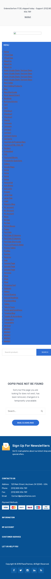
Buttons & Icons (11, 101)
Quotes (7, 254)
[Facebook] (14, 570)
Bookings (8, 98)
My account (9, 207)
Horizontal (8, 182)
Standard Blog (10, 301)
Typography (9, 319)
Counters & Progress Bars (15, 142)
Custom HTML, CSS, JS (13, 145)
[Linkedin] (34, 570)
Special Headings (11, 298)
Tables (6, 304)
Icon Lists (8, 189)
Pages (6, 229)
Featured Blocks (11, 157)
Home (6, 52)
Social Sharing (10, 294)
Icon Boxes (8, 185)
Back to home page (25, 423)
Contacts (8, 139)
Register (7, 257)
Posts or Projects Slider (14, 245)
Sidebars (7, 288)
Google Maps (9, 167)
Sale (6, 260)
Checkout (8, 111)
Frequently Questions (13, 161)
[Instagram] (27, 570)
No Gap (7, 220)
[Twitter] (20, 570)
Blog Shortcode (10, 92)
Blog (6, 89)
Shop (6, 276)
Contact (7, 129)
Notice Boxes (9, 226)
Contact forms (10, 136)
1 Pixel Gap (8, 55)
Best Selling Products (13, 86)
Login (6, 201)
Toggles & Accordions (13, 316)
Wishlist (28, 17)
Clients (7, 120)
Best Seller (8, 83)
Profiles (7, 251)
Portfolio (8, 232)
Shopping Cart (10, 285)
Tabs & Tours (9, 307)
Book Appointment (12, 95)
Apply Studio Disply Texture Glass (18, 70)
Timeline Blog (9, 313)
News (6, 217)
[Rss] (41, 570)
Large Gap (8, 195)
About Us (8, 61)
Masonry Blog (9, 204)
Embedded (8, 151)
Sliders (7, 291)
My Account (9, 210)
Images (7, 192)
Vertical (7, 326)
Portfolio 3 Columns (12, 235)
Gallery (7, 164)
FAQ (5, 154)
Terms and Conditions (13, 310)
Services (7, 273)
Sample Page (9, 263)
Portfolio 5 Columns (12, 238)
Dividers (7, 148)
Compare (8, 123)
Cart (6, 105)
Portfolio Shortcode (12, 242)
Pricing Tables (10, 248)
